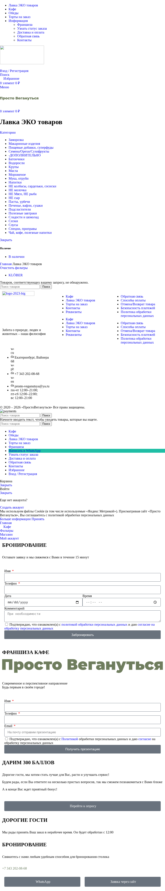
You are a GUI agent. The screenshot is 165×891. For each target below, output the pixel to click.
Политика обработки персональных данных (137, 314)
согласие (144, 739)
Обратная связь (28, 36)
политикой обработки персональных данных (94, 624)
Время (87, 596)
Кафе (69, 296)
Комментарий (14, 608)
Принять (38, 519)
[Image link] (18, 294)
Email (8, 726)
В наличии (16, 256)
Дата (7, 596)
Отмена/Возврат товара (138, 304)
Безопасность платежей (138, 308)
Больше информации (16, 519)
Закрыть (6, 240)
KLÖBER (16, 275)
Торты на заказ (76, 304)
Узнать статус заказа (32, 28)
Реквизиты (74, 312)
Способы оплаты (133, 300)
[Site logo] (22, 63)
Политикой (69, 739)
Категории (8, 132)
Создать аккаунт (12, 507)
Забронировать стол (16, 67)
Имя (7, 571)
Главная (6, 264)
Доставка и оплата (30, 32)
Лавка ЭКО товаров (80, 300)
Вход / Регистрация (23, 474)
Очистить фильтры (14, 268)
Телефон (11, 583)
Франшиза (24, 24)
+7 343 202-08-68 (14, 868)
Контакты (24, 40)
